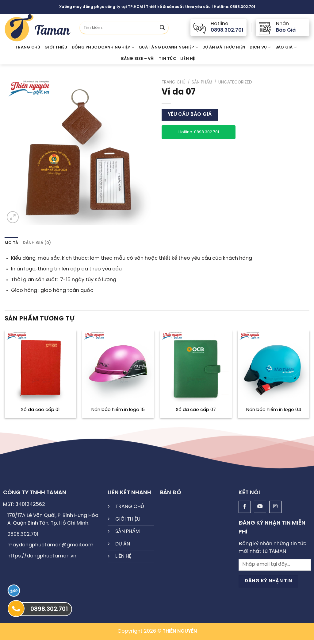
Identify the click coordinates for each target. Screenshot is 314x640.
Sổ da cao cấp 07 (196, 409)
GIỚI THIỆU (55, 47)
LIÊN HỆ (123, 556)
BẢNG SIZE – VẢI (138, 59)
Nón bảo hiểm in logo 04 (273, 409)
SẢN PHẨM (127, 531)
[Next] (309, 376)
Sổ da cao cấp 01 (40, 409)
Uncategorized (235, 82)
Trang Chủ (27, 47)
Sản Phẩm (202, 82)
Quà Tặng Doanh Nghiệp (166, 47)
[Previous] (5, 376)
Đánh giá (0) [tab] (36, 243)
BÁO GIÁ (284, 47)
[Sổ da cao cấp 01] (40, 366)
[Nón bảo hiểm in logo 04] (273, 366)
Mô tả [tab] (11, 243)
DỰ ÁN (122, 544)
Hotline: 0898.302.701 (198, 132)
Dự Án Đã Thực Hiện (224, 47)
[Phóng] (13, 217)
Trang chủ (174, 82)
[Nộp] (162, 27)
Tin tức (167, 59)
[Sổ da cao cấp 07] (196, 366)
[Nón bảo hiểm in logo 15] (118, 366)
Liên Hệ (187, 59)
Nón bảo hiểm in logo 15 (118, 409)
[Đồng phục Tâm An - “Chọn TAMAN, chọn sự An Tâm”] (38, 27)
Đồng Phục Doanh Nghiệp (100, 47)
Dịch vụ (258, 47)
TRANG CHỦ (129, 506)
